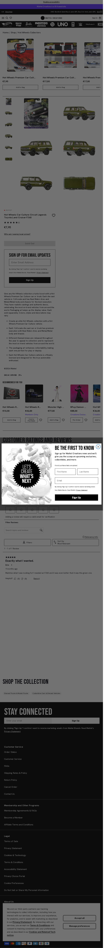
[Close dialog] (98, 446)
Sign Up (76, 497)
